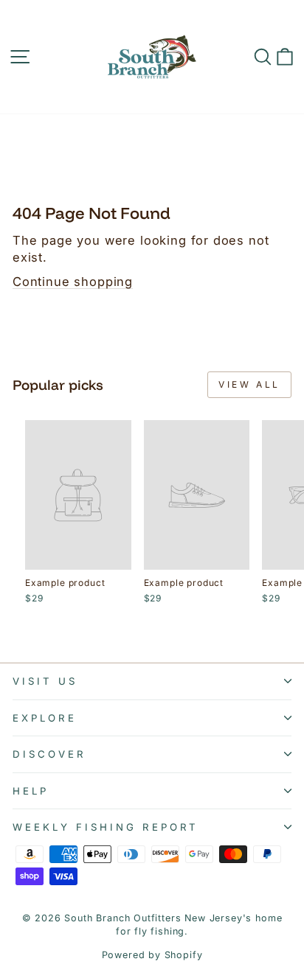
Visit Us (45, 681)
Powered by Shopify (152, 954)
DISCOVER (49, 754)
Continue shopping (73, 281)
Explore (45, 718)
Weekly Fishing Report (105, 827)
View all (249, 384)
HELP (31, 791)
